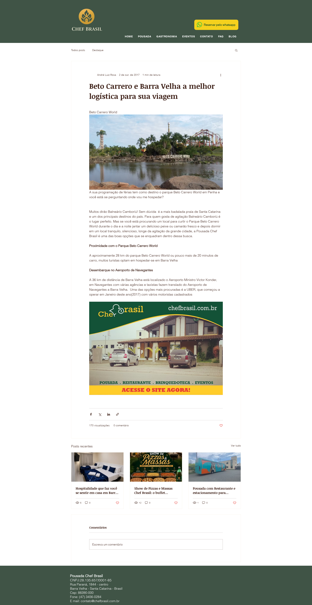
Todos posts (78, 50)
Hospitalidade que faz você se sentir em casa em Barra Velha (96, 490)
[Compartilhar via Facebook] (91, 414)
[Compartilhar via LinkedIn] (108, 414)
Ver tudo (236, 445)
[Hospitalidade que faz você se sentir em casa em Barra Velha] (97, 467)
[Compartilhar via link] (117, 414)
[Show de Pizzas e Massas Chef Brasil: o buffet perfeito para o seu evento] (156, 467)
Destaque (97, 50)
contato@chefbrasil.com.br (100, 601)
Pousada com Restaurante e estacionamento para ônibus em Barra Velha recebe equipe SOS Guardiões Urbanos (214, 490)
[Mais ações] (220, 75)
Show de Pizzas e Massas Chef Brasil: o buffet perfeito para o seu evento (154, 490)
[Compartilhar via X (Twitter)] (99, 414)
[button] (236, 50)
